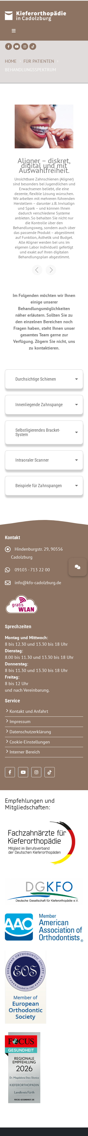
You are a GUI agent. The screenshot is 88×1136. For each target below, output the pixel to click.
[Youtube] (16, 46)
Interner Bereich (25, 752)
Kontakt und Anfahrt (29, 711)
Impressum (20, 721)
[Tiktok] (32, 46)
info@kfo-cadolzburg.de (36, 582)
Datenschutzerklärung (30, 731)
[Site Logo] (35, 16)
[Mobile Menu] (14, 31)
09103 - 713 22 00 (30, 569)
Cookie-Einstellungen (30, 742)
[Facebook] (8, 46)
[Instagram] (24, 46)
